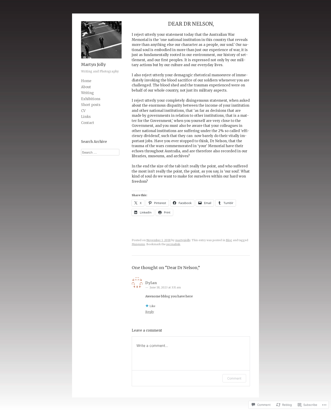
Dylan (151, 283)
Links (86, 117)
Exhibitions (90, 99)
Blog (229, 240)
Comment (234, 378)
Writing (87, 93)
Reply (149, 312)
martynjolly (182, 240)
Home (86, 81)
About (86, 87)
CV (83, 111)
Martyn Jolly (93, 64)
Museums (138, 244)
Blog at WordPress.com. (149, 395)
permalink (173, 244)
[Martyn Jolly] (101, 59)
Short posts (90, 105)
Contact (87, 123)
